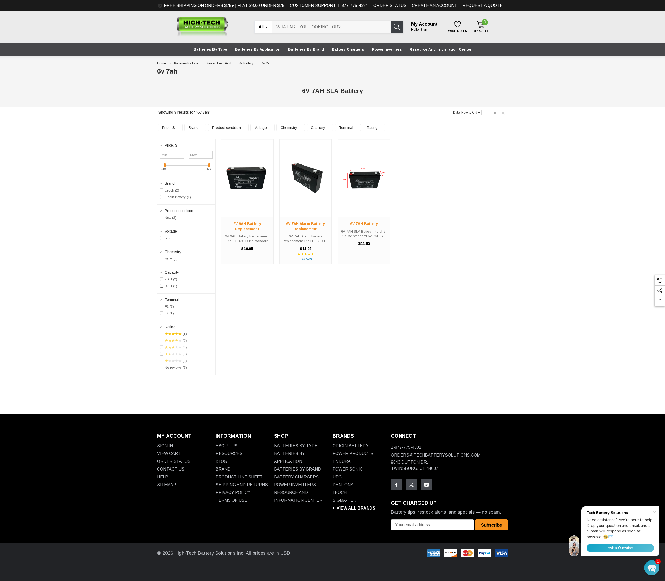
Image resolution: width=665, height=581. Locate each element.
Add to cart (247, 183)
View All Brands (355, 508)
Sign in (426, 29)
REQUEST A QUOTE (482, 5)
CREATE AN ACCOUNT (434, 5)
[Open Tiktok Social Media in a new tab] (426, 484)
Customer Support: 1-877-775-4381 (329, 5)
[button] (495, 112)
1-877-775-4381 (406, 447)
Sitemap (166, 485)
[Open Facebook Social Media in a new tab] (396, 484)
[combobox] (331, 27)
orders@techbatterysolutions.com (435, 455)
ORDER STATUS (390, 5)
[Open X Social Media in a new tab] (411, 484)
